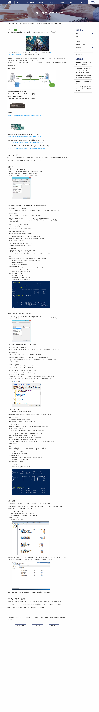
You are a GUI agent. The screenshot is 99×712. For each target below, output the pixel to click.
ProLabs (78, 36)
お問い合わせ (72, 2)
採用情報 (83, 2)
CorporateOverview (93, 2)
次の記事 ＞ (54, 626)
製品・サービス (80, 44)
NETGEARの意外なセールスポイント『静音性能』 (83, 64)
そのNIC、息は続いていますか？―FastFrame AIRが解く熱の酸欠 (83, 88)
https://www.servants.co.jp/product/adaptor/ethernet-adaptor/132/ (25, 142)
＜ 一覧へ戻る (37, 626)
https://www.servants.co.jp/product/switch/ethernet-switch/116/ (25, 115)
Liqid (78, 38)
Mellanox (79, 41)
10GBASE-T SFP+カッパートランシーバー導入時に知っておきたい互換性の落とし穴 (83, 70)
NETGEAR (79, 54)
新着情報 (41, 2)
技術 (78, 33)
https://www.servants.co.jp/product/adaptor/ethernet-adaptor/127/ (25, 136)
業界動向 (79, 47)
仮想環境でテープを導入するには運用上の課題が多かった (83, 77)
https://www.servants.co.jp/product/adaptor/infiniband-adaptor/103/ (26, 148)
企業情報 (51, 2)
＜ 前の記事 (20, 626)
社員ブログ (79, 51)
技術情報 (62, 2)
